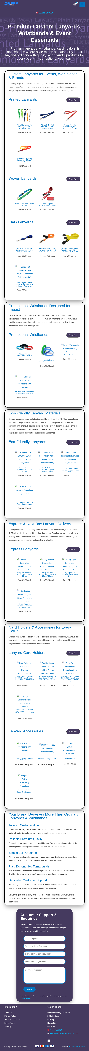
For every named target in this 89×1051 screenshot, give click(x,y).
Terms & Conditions (12, 1020)
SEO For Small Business (77, 1047)
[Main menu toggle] (82, 4)
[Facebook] (48, 1040)
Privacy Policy (10, 1016)
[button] (73, 100)
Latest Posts (9, 1023)
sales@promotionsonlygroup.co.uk (64, 1033)
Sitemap (7, 1027)
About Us (8, 1013)
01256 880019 (46, 12)
